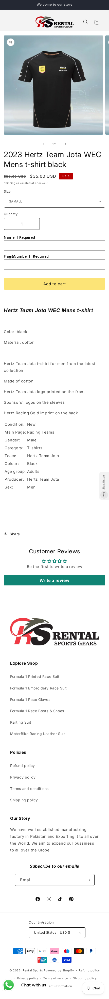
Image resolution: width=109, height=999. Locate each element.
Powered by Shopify (59, 970)
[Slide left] (43, 144)
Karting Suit (20, 722)
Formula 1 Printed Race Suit (34, 676)
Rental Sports (33, 970)
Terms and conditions (29, 788)
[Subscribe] (88, 880)
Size (7, 191)
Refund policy (22, 765)
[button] (10, 22)
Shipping (9, 183)
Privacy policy (22, 777)
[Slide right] (65, 144)
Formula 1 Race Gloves (30, 699)
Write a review (54, 580)
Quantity (10, 214)
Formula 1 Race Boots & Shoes (37, 711)
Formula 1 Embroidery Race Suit (38, 688)
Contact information (57, 986)
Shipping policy (24, 800)
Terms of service (55, 978)
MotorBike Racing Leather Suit (37, 733)
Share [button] (15, 534)
